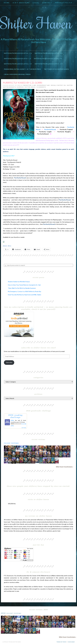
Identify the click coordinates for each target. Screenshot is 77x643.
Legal (36, 3)
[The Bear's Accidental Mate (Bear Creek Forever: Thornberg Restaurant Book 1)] (14, 454)
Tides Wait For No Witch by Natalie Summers (22, 288)
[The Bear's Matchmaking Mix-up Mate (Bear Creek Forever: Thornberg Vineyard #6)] (25, 448)
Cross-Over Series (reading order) (17, 74)
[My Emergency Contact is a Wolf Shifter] (37, 460)
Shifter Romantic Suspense (13, 87)
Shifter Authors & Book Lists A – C (17, 53)
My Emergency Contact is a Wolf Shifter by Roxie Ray (24, 291)
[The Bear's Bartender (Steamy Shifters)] (21, 460)
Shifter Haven (36, 23)
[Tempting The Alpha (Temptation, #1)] (6, 448)
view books (23, 427)
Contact (47, 3)
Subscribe (9, 362)
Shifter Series (30, 87)
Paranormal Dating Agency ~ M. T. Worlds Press (22, 69)
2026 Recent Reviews (11, 613)
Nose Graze (71, 641)
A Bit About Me (21, 3)
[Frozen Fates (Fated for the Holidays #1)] (10, 460)
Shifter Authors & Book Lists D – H (48, 53)
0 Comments (41, 87)
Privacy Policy (63, 3)
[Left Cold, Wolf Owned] (29, 460)
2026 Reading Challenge (15, 416)
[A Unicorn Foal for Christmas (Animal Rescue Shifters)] (45, 448)
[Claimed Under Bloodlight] (21, 454)
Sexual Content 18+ (58, 85)
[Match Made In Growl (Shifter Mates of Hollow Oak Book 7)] (57, 454)
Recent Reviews (11, 443)
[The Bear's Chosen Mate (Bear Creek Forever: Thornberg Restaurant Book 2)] (18, 460)
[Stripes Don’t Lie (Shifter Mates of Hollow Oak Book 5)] (37, 448)
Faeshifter (27, 85)
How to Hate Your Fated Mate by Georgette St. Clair (24, 285)
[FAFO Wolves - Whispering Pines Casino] (49, 448)
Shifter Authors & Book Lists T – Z (48, 64)
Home (7, 3)
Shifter (70, 85)
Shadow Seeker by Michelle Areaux (19, 281)
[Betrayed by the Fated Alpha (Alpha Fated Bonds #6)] (6, 460)
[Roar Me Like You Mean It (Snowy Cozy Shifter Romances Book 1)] (18, 448)
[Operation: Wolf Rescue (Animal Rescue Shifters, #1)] (41, 448)
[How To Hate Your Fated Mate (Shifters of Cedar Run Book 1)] (45, 460)
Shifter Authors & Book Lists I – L (17, 58)
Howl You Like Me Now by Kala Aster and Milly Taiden (24, 295)
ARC (35, 85)
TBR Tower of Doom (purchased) (56, 69)
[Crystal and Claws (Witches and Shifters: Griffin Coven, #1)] (33, 448)
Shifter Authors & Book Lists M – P (47, 58)
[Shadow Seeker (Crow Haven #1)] (57, 460)
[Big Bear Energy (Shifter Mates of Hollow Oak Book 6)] (57, 448)
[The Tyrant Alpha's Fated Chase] (10, 448)
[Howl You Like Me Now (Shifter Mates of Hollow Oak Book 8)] (33, 460)
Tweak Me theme (61, 641)
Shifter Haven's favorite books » (64, 467)
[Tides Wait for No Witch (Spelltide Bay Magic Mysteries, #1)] (41, 460)
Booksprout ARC (43, 85)
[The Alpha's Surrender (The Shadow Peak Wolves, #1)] (6, 454)
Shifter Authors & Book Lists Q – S (17, 64)
